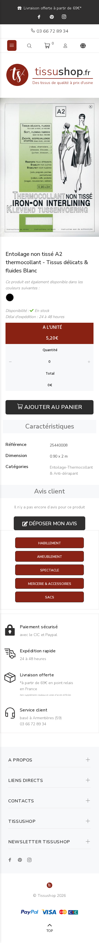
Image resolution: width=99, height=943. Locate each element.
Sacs (49, 597)
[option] (49, 167)
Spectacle (49, 570)
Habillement (49, 543)
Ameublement (49, 557)
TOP (49, 931)
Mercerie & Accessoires (49, 584)
